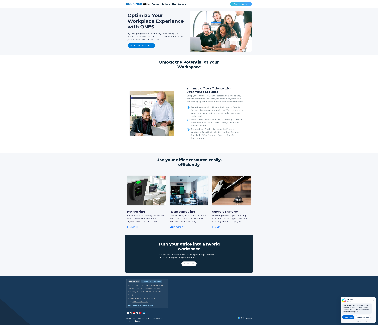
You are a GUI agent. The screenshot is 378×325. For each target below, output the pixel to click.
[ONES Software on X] (136, 312)
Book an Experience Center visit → (141, 305)
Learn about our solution (141, 45)
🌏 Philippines (245, 318)
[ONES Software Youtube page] (133, 312)
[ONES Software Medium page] (130, 312)
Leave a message (363, 317)
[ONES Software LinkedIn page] (143, 312)
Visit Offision (348, 317)
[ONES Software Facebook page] (127, 312)
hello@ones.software (145, 298)
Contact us (189, 264)
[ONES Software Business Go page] (140, 312)
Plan (174, 4)
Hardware (165, 4)
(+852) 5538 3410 (140, 302)
